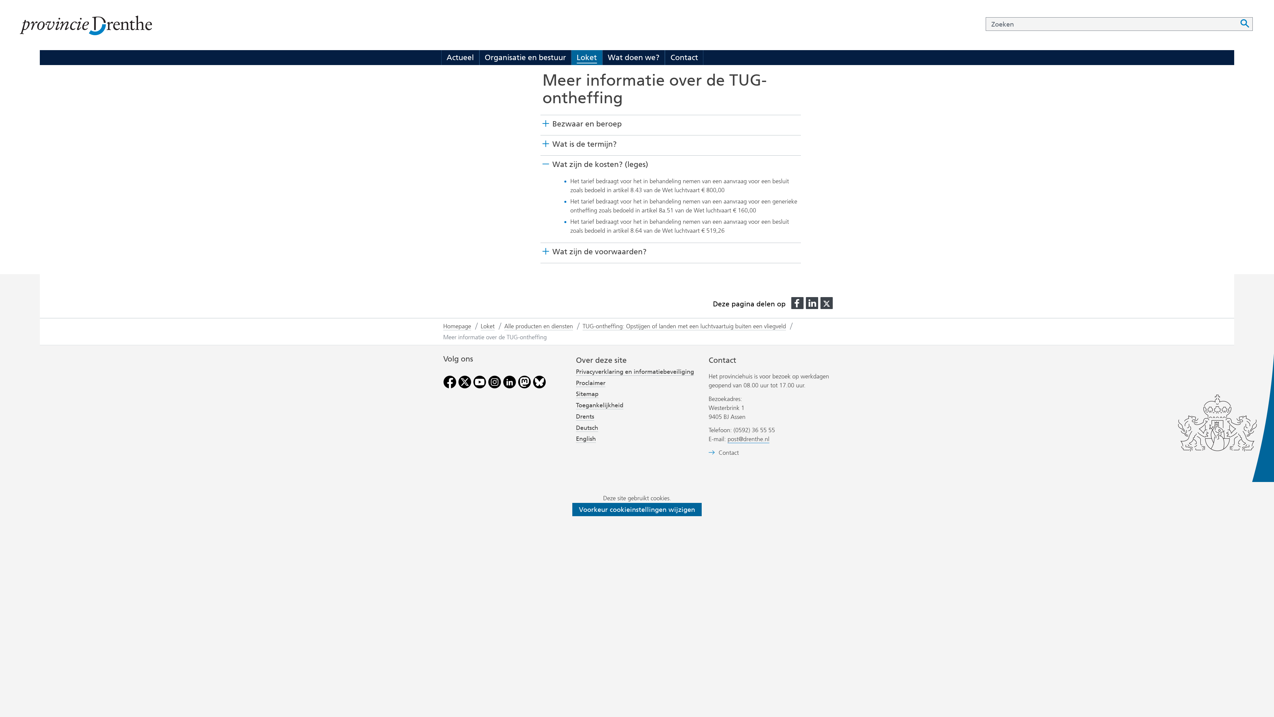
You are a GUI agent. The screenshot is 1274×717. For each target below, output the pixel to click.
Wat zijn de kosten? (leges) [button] (600, 164)
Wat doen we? (634, 57)
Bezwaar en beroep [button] (587, 123)
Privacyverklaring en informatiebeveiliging (635, 371)
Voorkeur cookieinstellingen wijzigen (637, 510)
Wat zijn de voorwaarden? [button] (599, 252)
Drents (585, 416)
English (586, 438)
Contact (684, 57)
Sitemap (587, 394)
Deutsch (587, 428)
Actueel (460, 57)
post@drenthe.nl (748, 439)
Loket (587, 57)
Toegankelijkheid (599, 405)
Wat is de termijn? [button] (584, 144)
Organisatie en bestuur (525, 57)
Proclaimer (590, 383)
